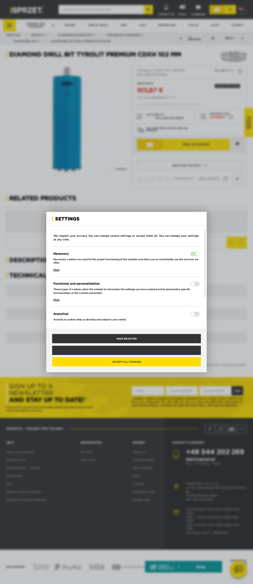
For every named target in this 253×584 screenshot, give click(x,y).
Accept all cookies (126, 361)
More (56, 269)
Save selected (127, 338)
